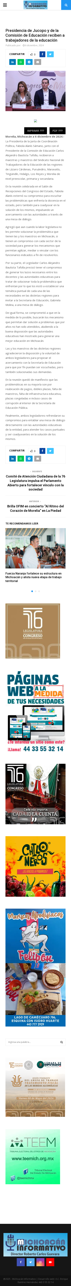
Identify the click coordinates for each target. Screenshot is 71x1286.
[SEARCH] (62, 1042)
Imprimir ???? (35, 130)
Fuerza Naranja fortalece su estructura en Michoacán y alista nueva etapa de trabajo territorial (33, 577)
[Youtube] (50, 1262)
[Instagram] (40, 1262)
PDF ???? (57, 130)
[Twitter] (31, 1262)
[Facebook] (21, 1262)
